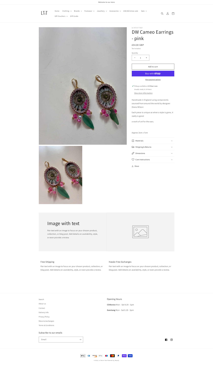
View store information (143, 93)
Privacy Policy (44, 317)
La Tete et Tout (103, 360)
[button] (67, 11)
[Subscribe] (80, 339)
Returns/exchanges (46, 321)
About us (42, 304)
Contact (42, 308)
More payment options (153, 79)
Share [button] (137, 166)
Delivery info (44, 312)
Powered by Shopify (113, 360)
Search (41, 299)
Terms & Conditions (46, 325)
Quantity (135, 53)
